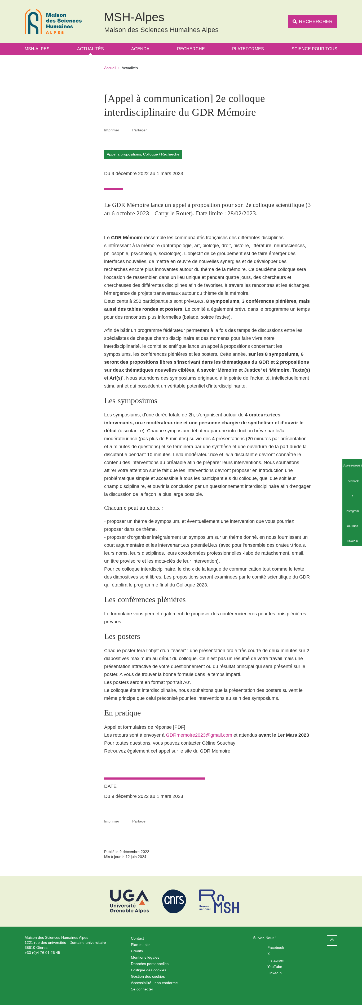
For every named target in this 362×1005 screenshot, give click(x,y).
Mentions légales (145, 957)
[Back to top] (332, 940)
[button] (153, 129)
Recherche (191, 49)
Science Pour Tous (314, 49)
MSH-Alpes (37, 49)
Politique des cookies (148, 970)
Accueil (110, 68)
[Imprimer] (126, 130)
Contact (137, 938)
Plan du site (141, 944)
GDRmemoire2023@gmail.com (199, 735)
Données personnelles (150, 964)
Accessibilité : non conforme (154, 983)
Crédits (137, 951)
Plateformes (248, 49)
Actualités (90, 49)
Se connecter (142, 989)
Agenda (140, 49)
